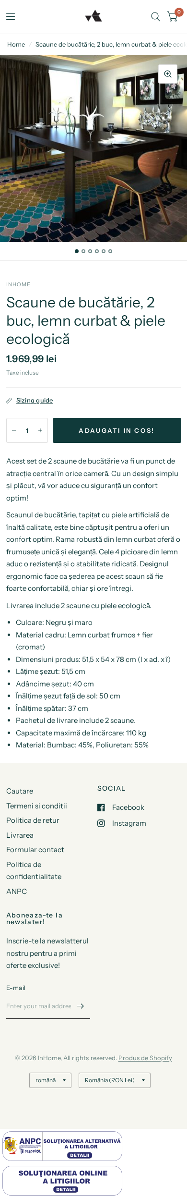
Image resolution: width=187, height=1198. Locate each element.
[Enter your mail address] (80, 1006)
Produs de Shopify (145, 1058)
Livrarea (20, 835)
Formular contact (35, 849)
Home (16, 44)
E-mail (16, 987)
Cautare (19, 790)
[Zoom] (167, 74)
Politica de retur (32, 820)
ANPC (16, 891)
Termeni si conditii (36, 805)
